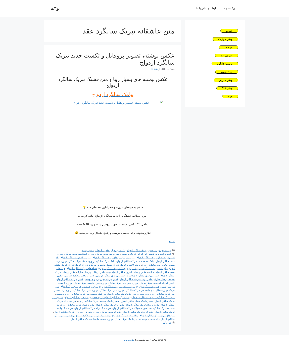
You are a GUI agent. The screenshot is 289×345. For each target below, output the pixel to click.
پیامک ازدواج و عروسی (159, 250)
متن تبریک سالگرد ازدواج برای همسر (72, 290)
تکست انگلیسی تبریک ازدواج (141, 268)
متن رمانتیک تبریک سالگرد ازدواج (136, 301)
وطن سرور (225, 80)
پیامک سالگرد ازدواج (136, 250)
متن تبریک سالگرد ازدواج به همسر (73, 293)
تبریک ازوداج (74, 264)
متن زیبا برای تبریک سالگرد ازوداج (142, 304)
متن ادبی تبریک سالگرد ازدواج (116, 282)
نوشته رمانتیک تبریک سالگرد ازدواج (93, 315)
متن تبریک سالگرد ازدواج (104, 290)
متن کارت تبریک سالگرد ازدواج (138, 311)
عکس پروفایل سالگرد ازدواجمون (143, 275)
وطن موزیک (225, 39)
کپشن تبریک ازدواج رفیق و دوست (101, 279)
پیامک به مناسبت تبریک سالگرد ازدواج (135, 261)
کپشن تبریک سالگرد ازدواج (70, 279)
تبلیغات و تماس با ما (206, 8)
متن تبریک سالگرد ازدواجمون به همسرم (109, 297)
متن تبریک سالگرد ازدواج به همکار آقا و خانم (153, 297)
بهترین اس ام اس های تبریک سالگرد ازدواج (114, 257)
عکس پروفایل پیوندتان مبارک (91, 272)
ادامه (172, 241)
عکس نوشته (88, 250)
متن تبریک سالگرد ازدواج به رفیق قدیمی (111, 293)
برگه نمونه (229, 8)
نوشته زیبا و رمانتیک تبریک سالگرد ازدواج (127, 319)
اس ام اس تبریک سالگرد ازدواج (104, 253)
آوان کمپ (226, 71)
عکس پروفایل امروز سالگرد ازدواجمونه (126, 272)
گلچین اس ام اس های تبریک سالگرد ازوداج (153, 282)
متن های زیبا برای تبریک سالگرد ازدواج (73, 311)
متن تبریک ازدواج (69, 286)
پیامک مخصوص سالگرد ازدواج (97, 264)
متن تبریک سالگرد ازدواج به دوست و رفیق (154, 293)
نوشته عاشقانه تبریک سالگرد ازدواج (88, 319)
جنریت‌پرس (128, 339)
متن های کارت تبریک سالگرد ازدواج (157, 315)
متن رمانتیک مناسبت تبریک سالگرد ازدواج (98, 301)
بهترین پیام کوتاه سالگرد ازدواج (76, 257)
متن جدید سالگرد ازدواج (76, 297)
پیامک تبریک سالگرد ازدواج (102, 261)
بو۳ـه (55, 8)
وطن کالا (227, 88)
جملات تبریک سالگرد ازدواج (111, 268)
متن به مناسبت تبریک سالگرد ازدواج (117, 286)
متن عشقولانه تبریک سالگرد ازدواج (130, 308)
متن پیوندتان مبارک (88, 286)
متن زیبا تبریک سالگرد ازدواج (110, 304)
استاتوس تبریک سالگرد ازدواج (72, 253)
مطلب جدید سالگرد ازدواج (125, 315)
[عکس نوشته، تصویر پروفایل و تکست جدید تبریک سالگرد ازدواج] (113, 151)
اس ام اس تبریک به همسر (134, 253)
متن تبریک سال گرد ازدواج (131, 290)
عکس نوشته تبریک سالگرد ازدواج (136, 279)
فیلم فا (228, 47)
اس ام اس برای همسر (160, 253)
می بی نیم (226, 55)
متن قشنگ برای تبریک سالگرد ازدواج (93, 308)
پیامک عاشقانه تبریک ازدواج (126, 264)
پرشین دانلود (224, 63)
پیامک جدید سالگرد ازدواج (154, 264)
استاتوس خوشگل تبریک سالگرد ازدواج (156, 257)
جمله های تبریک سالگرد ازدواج (82, 268)
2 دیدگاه (167, 322)
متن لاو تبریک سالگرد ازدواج (107, 311)
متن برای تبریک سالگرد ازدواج (151, 286)
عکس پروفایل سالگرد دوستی (110, 275)
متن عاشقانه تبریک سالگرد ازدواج (77, 304)
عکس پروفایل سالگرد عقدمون (79, 275)
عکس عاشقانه (102, 250)
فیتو (230, 96)
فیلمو (229, 30)
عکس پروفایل (118, 250)
